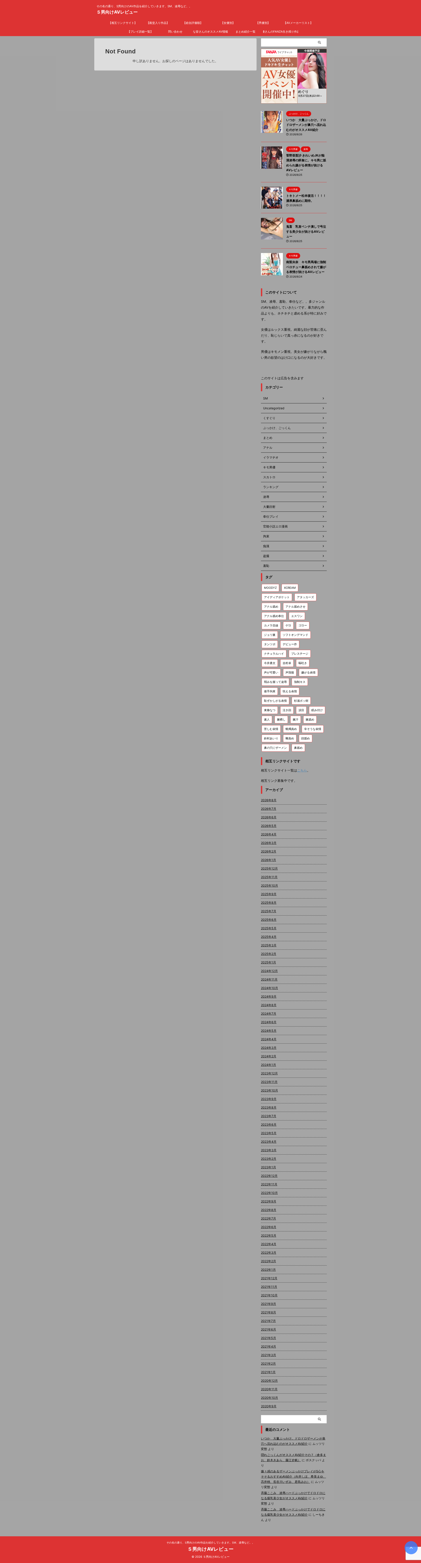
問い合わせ (175, 31)
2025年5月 (269, 928)
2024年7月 (268, 1013)
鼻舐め (298, 747)
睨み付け (317, 710)
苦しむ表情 (271, 729)
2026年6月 (269, 817)
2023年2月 (268, 1158)
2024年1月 (268, 1065)
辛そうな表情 (312, 729)
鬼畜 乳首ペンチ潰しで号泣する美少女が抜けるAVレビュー (306, 231)
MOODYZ (270, 587)
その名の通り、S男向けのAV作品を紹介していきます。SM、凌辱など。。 (210, 1542)
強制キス (299, 682)
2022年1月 (268, 1269)
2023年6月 (269, 1124)
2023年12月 (269, 1073)
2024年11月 (269, 979)
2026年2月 (268, 851)
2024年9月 (269, 996)
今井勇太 (269, 663)
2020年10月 (269, 1397)
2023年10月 (269, 1090)
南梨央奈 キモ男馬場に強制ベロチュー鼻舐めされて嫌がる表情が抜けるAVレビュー (306, 267)
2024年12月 (269, 971)
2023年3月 (269, 1150)
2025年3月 (269, 945)
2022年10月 (269, 1193)
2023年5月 (269, 1133)
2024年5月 (269, 1030)
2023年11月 (269, 1082)
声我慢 (289, 672)
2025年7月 (268, 911)
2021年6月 (268, 1329)
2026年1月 (268, 860)
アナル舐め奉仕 (274, 616)
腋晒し (281, 719)
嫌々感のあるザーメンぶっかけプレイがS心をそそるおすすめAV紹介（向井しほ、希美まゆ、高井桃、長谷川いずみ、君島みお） (293, 1476)
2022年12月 (269, 1176)
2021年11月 (269, 1287)
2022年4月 (268, 1244)
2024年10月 (269, 988)
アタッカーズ (305, 597)
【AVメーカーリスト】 (298, 23)
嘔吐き (302, 663)
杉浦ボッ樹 (301, 700)
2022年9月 (268, 1201)
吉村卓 (287, 663)
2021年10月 (269, 1295)
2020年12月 (269, 1380)
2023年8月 (269, 1107)
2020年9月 (269, 1406)
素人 (267, 719)
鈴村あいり (271, 738)
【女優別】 (228, 23)
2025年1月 (268, 962)
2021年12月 (269, 1278)
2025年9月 (269, 894)
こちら (302, 770)
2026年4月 (269, 834)
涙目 (301, 710)
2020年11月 (269, 1389)
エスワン (297, 616)
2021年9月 (268, 1304)
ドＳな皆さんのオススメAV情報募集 (210, 31)
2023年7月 (268, 1116)
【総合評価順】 (193, 23)
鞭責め (289, 738)
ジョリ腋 (269, 634)
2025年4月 (269, 937)
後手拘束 (269, 691)
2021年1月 (268, 1372)
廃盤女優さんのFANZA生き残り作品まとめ (280, 31)
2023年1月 (268, 1167)
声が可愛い (271, 672)
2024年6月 (269, 1022)
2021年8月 (268, 1312)
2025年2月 (268, 954)
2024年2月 (268, 1056)
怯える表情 (290, 691)
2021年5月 (268, 1338)
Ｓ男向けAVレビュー (117, 12)
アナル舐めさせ (295, 606)
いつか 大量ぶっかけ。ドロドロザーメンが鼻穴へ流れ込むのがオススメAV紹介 (306, 125)
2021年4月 (268, 1346)
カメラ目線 (271, 625)
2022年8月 (268, 1210)
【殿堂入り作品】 (157, 23)
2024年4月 (269, 1039)
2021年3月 (268, 1355)
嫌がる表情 (308, 672)
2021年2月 (268, 1363)
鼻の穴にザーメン (275, 747)
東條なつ (269, 710)
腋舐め (310, 719)
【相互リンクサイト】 (123, 23)
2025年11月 (269, 877)
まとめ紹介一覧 (245, 31)
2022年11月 (269, 1184)
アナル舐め (271, 606)
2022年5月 (268, 1235)
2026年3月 (269, 843)
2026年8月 (269, 800)
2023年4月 (269, 1141)
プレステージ (299, 653)
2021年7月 (268, 1321)
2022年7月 (268, 1218)
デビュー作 (290, 644)
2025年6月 (269, 919)
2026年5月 (269, 826)
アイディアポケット (277, 597)
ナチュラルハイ (274, 653)
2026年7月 (268, 809)
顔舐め (305, 738)
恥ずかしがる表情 (275, 700)
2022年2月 (268, 1261)
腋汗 (295, 719)
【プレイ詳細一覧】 (140, 31)
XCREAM (290, 587)
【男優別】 (263, 23)
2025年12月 (269, 868)
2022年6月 (268, 1227)
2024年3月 (269, 1048)
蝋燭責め (291, 729)
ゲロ (288, 625)
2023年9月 (269, 1099)
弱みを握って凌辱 (275, 682)
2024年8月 (269, 1005)
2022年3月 (268, 1252)
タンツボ (269, 644)
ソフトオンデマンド (295, 634)
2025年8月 (269, 902)
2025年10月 (269, 885)
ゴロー (302, 625)
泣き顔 (287, 710)
